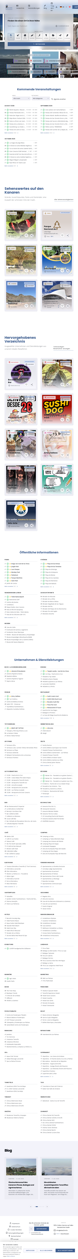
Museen (7, 623)
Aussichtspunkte (47, 593)
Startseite (9, 6)
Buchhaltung (46, 802)
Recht (43, 1011)
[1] (34, 1206)
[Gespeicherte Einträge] (69, 7)
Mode (7, 987)
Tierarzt (8, 1097)
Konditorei (9, 944)
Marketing (45, 974)
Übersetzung (46, 1097)
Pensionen (44, 987)
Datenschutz (14, 1226)
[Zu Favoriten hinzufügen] (26, 235)
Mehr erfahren (11, 1256)
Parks (7, 560)
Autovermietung (11, 771)
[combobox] (30, 26)
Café (6, 832)
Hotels (7, 914)
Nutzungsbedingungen (14, 1233)
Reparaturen (45, 1031)
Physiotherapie (10, 1011)
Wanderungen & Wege (13, 593)
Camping (44, 832)
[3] (38, 1206)
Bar (6, 802)
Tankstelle (9, 1082)
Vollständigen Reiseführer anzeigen (61, 348)
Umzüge (8, 1111)
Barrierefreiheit (14, 1236)
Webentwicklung (47, 724)
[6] (43, 1206)
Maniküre (8, 974)
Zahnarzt (44, 1111)
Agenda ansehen (58, 99)
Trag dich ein (52, 7)
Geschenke (45, 893)
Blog (45, 7)
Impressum (14, 1223)
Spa (6, 1052)
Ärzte (43, 741)
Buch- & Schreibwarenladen (15, 667)
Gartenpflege (10, 893)
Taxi (42, 1082)
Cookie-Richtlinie (15, 1229)
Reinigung (8, 1031)
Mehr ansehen (12, 133)
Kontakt (15, 1239)
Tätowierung (10, 724)
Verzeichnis (20, 7)
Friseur (7, 692)
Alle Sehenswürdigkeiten (63, 199)
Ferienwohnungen (47, 863)
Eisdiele (43, 667)
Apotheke (8, 741)
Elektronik (9, 863)
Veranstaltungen (34, 7)
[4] (40, 1206)
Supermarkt (45, 1052)
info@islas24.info (61, 1230)
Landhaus (44, 944)
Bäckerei (44, 771)
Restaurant (45, 692)
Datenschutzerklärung (37, 1234)
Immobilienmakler (47, 914)
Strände (44, 560)
